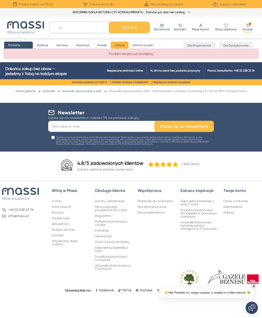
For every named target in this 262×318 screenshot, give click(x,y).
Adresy (228, 212)
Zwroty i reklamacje (109, 201)
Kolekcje (42, 45)
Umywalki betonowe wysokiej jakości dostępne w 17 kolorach (198, 225)
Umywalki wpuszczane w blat (82, 91)
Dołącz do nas (63, 229)
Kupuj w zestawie (233, 4)
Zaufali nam (61, 218)
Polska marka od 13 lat (36, 4)
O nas (56, 201)
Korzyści (58, 212)
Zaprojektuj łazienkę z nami (111, 249)
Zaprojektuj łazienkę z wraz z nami (197, 202)
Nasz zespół (61, 206)
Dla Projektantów (199, 45)
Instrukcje (102, 230)
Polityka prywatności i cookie (111, 223)
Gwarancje (103, 236)
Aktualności (61, 224)
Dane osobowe (235, 201)
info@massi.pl (18, 216)
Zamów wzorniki (101, 4)
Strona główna (26, 91)
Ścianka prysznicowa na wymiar (111, 258)
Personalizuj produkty (166, 4)
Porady (102, 45)
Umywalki (49, 91)
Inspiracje (82, 45)
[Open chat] (252, 308)
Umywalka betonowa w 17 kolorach (113, 267)
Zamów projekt (143, 45)
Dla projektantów (151, 212)
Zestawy (62, 45)
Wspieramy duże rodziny (65, 242)
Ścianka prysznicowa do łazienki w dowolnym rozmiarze (198, 213)
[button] (248, 27)
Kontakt (58, 235)
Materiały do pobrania (155, 201)
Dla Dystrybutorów (236, 45)
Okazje (119, 45)
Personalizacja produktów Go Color (111, 208)
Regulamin (103, 215)
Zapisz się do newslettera (184, 126)
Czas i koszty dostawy (112, 242)
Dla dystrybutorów (152, 206)
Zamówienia (232, 206)
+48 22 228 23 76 (20, 210)
